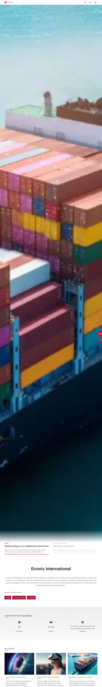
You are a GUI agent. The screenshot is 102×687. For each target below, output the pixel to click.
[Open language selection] (90, 2)
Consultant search (19, 597)
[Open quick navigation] (100, 334)
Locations (31, 597)
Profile (8, 597)
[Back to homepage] (8, 2)
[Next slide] (99, 490)
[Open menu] (95, 2)
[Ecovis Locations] (85, 2)
